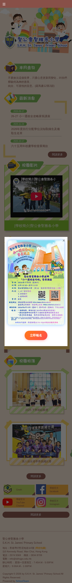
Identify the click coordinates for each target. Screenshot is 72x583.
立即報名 (36, 335)
